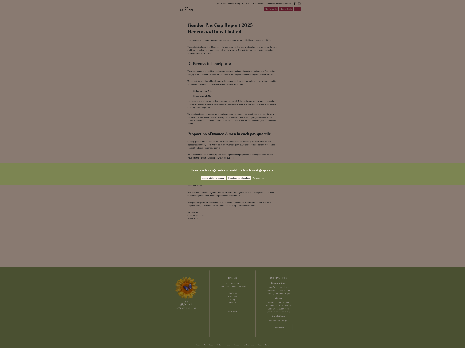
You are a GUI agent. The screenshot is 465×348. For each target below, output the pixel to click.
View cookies (258, 178)
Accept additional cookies (213, 178)
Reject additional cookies (239, 178)
